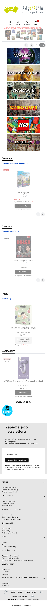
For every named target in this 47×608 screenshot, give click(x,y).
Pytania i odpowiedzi (9, 492)
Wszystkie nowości (9, 231)
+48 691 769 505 (16, 592)
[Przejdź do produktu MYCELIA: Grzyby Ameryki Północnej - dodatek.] (23, 368)
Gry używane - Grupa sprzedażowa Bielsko (17, 560)
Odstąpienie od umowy (10, 490)
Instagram (5, 574)
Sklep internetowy (21, 605)
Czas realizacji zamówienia (11, 519)
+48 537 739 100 (30, 592)
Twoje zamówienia (8, 501)
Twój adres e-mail (11, 454)
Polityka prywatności (9, 533)
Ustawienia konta (8, 503)
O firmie (4, 542)
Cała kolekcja (7, 299)
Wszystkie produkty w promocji (13, 163)
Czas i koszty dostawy (10, 517)
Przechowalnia (7, 505)
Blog (3, 544)
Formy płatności (7, 515)
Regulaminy (6, 531)
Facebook (5, 572)
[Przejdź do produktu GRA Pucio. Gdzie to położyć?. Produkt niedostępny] (23, 315)
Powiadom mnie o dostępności (23, 340)
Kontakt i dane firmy (9, 546)
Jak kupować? (7, 528)
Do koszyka (22, 206)
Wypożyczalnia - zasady (10, 556)
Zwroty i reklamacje (9, 487)
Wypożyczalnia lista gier (10, 558)
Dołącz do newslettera (17, 460)
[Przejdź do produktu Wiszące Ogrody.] (23, 179)
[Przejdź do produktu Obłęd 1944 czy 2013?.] (23, 247)
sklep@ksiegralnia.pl (19, 596)
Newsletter (6, 569)
